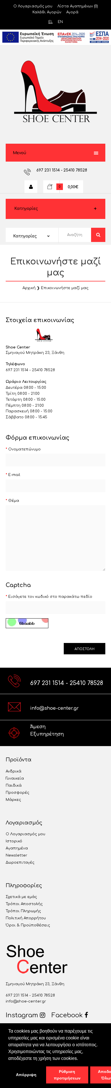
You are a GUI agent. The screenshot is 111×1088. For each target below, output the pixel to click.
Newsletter (16, 855)
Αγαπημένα (17, 848)
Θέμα (13, 501)
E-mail (14, 475)
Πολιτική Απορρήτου (26, 918)
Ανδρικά (13, 771)
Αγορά (72, 12)
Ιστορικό (14, 841)
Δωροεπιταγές (20, 862)
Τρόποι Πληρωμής (23, 911)
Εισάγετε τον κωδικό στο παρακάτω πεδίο (50, 597)
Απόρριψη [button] (26, 1074)
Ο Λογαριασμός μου (32, 6)
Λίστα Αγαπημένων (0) (77, 6)
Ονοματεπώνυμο (24, 449)
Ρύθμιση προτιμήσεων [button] (67, 1074)
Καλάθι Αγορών (46, 12)
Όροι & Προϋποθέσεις (28, 925)
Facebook (68, 1015)
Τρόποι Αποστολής (24, 904)
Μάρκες (13, 800)
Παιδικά (14, 786)
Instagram (23, 1015)
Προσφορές (17, 793)
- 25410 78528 (74, 170)
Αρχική (29, 288)
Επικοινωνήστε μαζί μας (65, 288)
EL (50, 22)
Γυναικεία (15, 778)
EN (60, 22)
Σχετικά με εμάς (21, 897)
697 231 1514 (48, 170)
